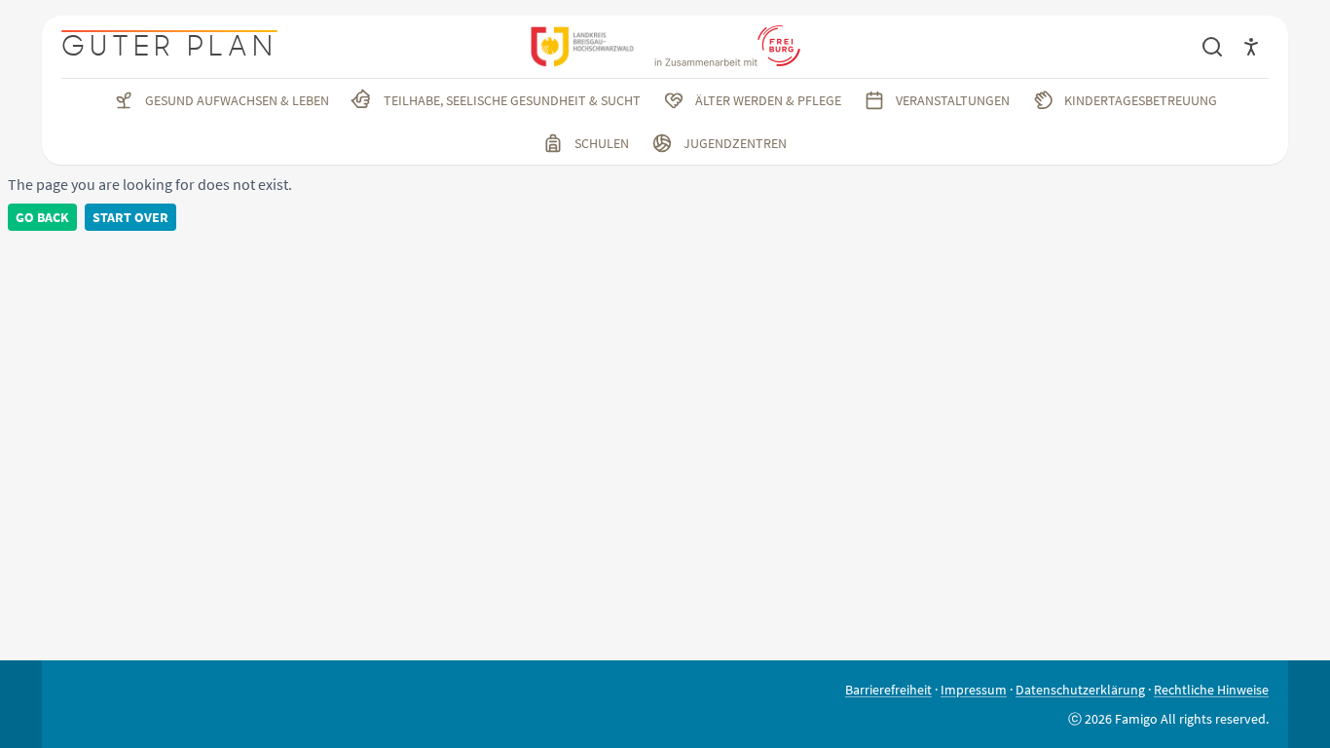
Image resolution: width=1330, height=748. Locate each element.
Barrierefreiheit (888, 689)
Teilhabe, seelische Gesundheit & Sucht (512, 100)
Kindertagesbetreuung (1140, 100)
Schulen (601, 143)
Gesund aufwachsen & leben (237, 100)
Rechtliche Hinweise (1211, 689)
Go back (42, 217)
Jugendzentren (735, 143)
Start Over (130, 217)
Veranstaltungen (953, 100)
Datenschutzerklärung (1080, 689)
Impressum (974, 689)
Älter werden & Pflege (768, 100)
